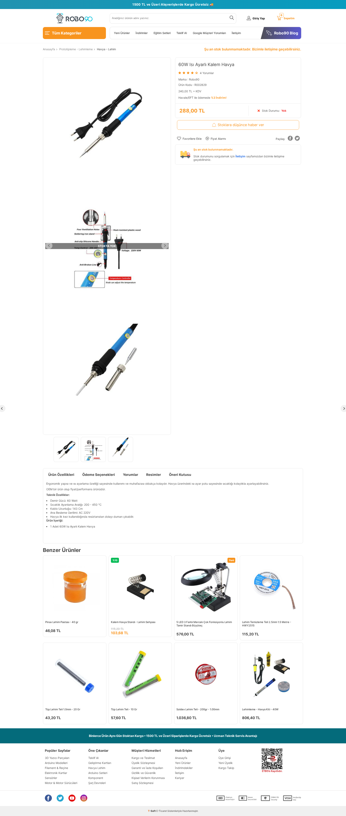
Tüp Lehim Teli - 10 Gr (124, 709)
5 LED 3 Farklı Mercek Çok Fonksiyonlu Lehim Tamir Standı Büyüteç (204, 623)
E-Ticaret (161, 810)
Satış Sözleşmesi (142, 783)
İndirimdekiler (184, 768)
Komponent (95, 778)
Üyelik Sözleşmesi (143, 763)
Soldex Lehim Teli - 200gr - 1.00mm (197, 709)
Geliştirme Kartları (99, 763)
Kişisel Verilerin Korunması (148, 778)
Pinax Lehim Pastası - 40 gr (61, 622)
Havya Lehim (96, 768)
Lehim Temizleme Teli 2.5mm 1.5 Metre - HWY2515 (266, 623)
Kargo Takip (226, 768)
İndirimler (142, 33)
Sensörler (51, 778)
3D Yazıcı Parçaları (57, 758)
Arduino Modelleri (56, 763)
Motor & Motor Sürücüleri (61, 783)
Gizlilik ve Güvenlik (144, 773)
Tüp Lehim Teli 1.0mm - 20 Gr (62, 709)
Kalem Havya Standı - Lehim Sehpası (133, 622)
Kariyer (179, 778)
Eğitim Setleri (162, 33)
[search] (230, 18)
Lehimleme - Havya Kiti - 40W (260, 709)
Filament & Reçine (56, 768)
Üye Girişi (224, 758)
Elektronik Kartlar (56, 773)
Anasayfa (181, 758)
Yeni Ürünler (122, 33)
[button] (290, 139)
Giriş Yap (258, 18)
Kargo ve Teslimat (143, 758)
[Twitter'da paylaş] (297, 139)
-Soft (152, 810)
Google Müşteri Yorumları (209, 33)
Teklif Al (181, 33)
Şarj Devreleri (97, 783)
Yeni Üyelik (225, 763)
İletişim (236, 33)
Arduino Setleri (97, 773)
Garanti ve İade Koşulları (147, 768)
